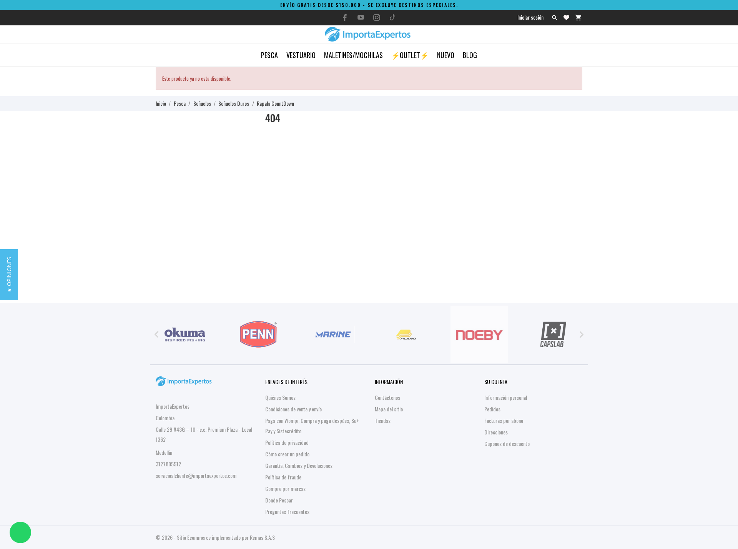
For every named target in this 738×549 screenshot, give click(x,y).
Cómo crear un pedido (287, 454)
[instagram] (377, 17)
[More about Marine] (332, 334)
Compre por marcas (285, 488)
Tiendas (383, 420)
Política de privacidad (287, 442)
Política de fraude (283, 477)
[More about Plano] (406, 334)
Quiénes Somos (280, 397)
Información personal (505, 397)
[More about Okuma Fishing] (185, 334)
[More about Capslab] (553, 334)
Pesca (269, 55)
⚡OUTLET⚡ (410, 55)
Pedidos (492, 409)
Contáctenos (387, 397)
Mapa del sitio (389, 409)
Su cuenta (495, 382)
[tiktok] (392, 17)
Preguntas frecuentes (287, 511)
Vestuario (301, 55)
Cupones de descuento (507, 443)
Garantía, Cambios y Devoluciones (298, 465)
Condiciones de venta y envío (293, 409)
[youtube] (361, 17)
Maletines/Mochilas (353, 55)
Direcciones (496, 432)
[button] (9, 274)
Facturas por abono (503, 420)
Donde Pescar (279, 500)
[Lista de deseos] (566, 17)
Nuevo (445, 55)
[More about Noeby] (480, 334)
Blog (470, 55)
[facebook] (345, 17)
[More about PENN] (259, 334)
